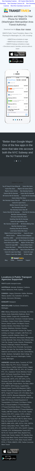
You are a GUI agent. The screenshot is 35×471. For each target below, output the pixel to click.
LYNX (25, 423)
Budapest (13, 302)
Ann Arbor (30, 312)
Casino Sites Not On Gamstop (11, 212)
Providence (24, 344)
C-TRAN (8, 442)
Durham (9, 347)
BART (15, 433)
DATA (12, 428)
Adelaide (13, 287)
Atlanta (3, 314)
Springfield (16, 354)
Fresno (27, 323)
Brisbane (20, 287)
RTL (22, 369)
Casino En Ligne (28, 233)
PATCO (3, 426)
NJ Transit (21, 421)
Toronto (3, 298)
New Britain (17, 326)
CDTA (3, 383)
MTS (29, 430)
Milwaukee (12, 337)
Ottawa (3, 296)
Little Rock (25, 333)
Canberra (27, 287)
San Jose (21, 351)
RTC (2, 372)
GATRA (3, 428)
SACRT (24, 428)
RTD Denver (9, 400)
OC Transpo (28, 369)
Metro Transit (21, 416)
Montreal (29, 293)
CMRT (28, 388)
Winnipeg (17, 298)
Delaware (26, 321)
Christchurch (24, 305)
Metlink (28, 381)
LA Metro (27, 414)
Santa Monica (28, 351)
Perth (15, 289)
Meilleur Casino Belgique (24, 235)
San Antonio (20, 349)
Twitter (12, 260)
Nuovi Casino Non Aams (27, 249)
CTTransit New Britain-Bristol (10, 407)
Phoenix (4, 344)
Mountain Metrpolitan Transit (22, 395)
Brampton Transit (22, 376)
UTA (9, 430)
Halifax (24, 293)
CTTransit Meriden (23, 404)
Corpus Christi (13, 321)
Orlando (20, 342)
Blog (6, 260)
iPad (22, 29)
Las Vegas (10, 333)
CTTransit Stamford (12, 409)
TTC (11, 376)
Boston (3, 316)
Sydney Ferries (22, 367)
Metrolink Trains (6, 416)
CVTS (28, 379)
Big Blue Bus (28, 435)
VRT (20, 379)
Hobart (3, 289)
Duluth (14, 323)
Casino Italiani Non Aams (19, 198)
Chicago (4, 319)
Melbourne (9, 289)
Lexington (18, 333)
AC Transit (9, 433)
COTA (3, 397)
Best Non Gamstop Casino (19, 226)
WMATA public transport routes (11, 283)
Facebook (20, 260)
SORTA (3, 395)
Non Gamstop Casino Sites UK (11, 200)
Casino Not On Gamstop (27, 193)
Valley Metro (11, 426)
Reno (15, 347)
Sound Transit (23, 437)
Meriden (9, 326)
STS (16, 379)
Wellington (4, 308)
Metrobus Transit (26, 372)
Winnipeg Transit (6, 381)
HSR (8, 376)
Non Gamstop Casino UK (19, 207)
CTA (23, 393)
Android (28, 29)
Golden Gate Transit (7, 435)
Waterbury (11, 328)
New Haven (25, 326)
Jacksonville (14, 330)
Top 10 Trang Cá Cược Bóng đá (11, 186)
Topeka (29, 330)
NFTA (3, 393)
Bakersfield (14, 314)
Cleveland (18, 319)
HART (30, 440)
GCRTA (9, 395)
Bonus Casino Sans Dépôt (26, 240)
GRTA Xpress (15, 386)
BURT (3, 374)
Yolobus (30, 428)
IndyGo (15, 411)
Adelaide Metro (14, 362)
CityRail (14, 367)
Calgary (11, 293)
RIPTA (27, 426)
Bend (27, 314)
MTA (12, 423)
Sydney (20, 289)
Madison (17, 335)
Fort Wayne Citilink (25, 402)
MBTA (29, 390)
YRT (15, 376)
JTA (19, 411)
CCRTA (8, 397)
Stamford (4, 328)
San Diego (27, 349)
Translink (23, 362)
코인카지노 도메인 (8, 238)
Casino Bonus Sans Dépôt (11, 242)
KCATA (24, 411)
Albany (7, 312)
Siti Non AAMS (28, 254)
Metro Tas (9, 365)
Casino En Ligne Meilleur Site (19, 221)
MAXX (19, 381)
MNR (8, 423)
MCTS (21, 419)
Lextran (17, 414)
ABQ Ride (9, 383)
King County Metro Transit (9, 437)
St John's (26, 296)
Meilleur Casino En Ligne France (19, 205)
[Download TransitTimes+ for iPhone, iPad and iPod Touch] (17, 54)
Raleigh (3, 347)
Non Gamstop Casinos (26, 191)
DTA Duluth (15, 402)
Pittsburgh (10, 344)
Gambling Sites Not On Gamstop (19, 219)
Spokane (9, 354)
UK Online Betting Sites (27, 224)
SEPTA (30, 423)
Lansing (4, 333)
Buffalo (9, 316)
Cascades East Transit (19, 390)
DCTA (23, 397)
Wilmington (10, 358)
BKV (14, 381)
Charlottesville (24, 316)
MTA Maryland (21, 388)
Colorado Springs (27, 319)
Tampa (8, 356)
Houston (24, 328)
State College (25, 354)
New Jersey (17, 340)
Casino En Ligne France (19, 202)
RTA (20, 428)
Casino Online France (26, 245)
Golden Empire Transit (8, 388)
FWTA (18, 397)
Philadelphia (28, 342)
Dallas (21, 321)
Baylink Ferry (26, 433)
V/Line (19, 365)
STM (15, 369)
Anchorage (22, 312)
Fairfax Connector (27, 442)
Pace (31, 393)
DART (14, 397)
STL (19, 369)
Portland (17, 344)
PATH (26, 421)
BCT (16, 419)
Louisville (10, 335)
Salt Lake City (10, 349)
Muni (19, 433)
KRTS (12, 379)
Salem (3, 349)
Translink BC (5, 379)
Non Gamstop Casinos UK (16, 3)
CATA (8, 414)
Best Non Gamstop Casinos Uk (21, 6)
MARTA (7, 386)
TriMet (22, 426)
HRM (11, 369)
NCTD (3, 433)
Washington (22, 356)
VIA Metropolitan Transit (19, 430)
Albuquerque (14, 312)
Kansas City (22, 330)
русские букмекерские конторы (25, 238)
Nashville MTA (12, 421)
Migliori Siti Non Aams (27, 242)
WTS (23, 379)
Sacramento (28, 347)
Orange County (12, 342)
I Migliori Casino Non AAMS (13, 254)
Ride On (4, 421)
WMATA (14, 442)
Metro (23, 381)
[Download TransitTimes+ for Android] (17, 60)
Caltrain (17, 435)
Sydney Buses (6, 367)
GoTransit (9, 374)
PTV (14, 365)
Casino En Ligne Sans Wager (13, 252)
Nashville (10, 340)
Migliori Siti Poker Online (25, 247)
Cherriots (4, 430)
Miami (22, 335)
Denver (3, 323)
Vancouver (10, 298)
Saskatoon (18, 296)
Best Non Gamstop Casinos (18, 214)
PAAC (18, 426)
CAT (19, 393)
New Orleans (26, 340)
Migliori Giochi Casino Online (13, 233)
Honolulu (18, 328)
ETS (7, 369)
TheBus (3, 411)
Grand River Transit (19, 374)
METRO (9, 411)
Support (28, 260)
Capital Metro (24, 386)
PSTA (3, 442)
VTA (22, 435)
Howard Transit (6, 390)
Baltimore (22, 314)
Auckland (16, 305)
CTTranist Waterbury (25, 409)
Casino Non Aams (28, 186)
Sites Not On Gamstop (28, 212)
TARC (14, 416)
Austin (9, 314)
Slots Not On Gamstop (28, 200)
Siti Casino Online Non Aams (19, 216)
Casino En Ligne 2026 (10, 240)
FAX (2, 404)
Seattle (3, 354)
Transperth (24, 365)
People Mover (17, 383)
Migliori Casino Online (11, 191)
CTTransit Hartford (11, 404)
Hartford (4, 326)
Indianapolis (5, 330)
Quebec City (10, 296)
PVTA (12, 440)
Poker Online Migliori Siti (11, 249)
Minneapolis (21, 337)
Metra (27, 393)
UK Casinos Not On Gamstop (11, 195)
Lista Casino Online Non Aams (18, 231)
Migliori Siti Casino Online (25, 188)
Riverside (20, 347)
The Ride (26, 383)
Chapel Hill (15, 316)
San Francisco (12, 351)
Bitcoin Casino (10, 235)
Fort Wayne (20, 323)
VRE (19, 442)
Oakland (4, 351)
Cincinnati (11, 319)
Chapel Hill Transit (12, 393)
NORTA (3, 423)
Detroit (9, 323)
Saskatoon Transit (14, 372)
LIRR (16, 423)
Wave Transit (5, 444)
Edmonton (17, 293)
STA (7, 440)
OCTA (21, 423)
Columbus (4, 321)
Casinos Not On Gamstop (11, 193)
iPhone (18, 29)
